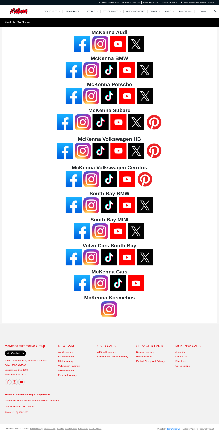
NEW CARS (66, 346)
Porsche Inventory (67, 375)
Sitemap (60, 429)
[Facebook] (8, 382)
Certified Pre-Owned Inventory (112, 356)
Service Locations (145, 352)
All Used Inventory (106, 352)
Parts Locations (144, 356)
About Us (180, 352)
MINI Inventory (65, 361)
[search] (215, 11)
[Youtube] (21, 382)
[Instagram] (14, 382)
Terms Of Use (49, 429)
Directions (180, 361)
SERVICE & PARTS (150, 346)
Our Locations (182, 366)
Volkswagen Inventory (69, 366)
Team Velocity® (173, 429)
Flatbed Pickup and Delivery (150, 361)
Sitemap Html (71, 429)
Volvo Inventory (66, 370)
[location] (181, 2)
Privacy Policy (36, 429)
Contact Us (17, 353)
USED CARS (106, 346)
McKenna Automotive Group (17, 429)
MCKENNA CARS (188, 346)
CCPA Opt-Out (95, 429)
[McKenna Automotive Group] (19, 11)
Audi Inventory (65, 352)
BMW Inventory (66, 356)
